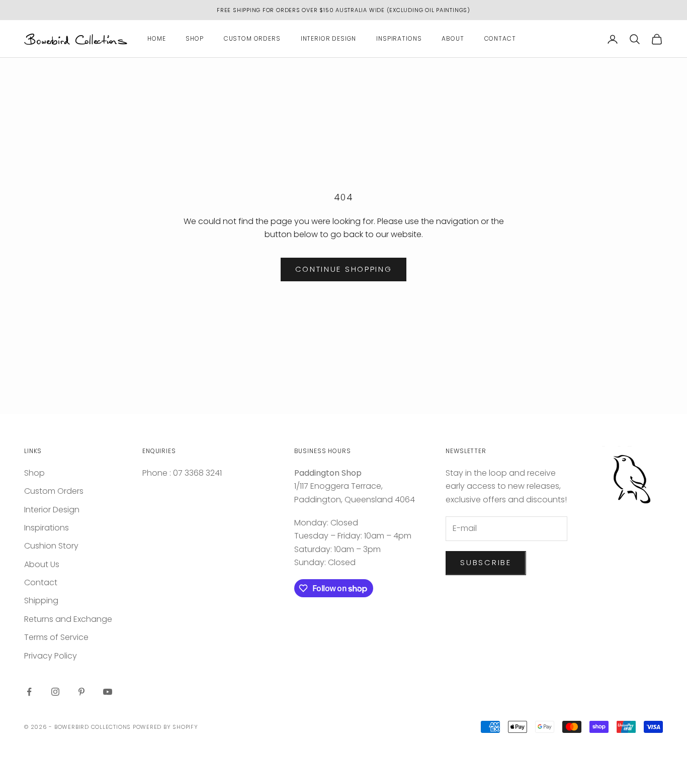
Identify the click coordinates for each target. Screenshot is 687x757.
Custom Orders (252, 39)
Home (156, 39)
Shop (194, 39)
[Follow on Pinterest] (81, 692)
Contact (500, 39)
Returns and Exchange (68, 619)
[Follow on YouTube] (108, 692)
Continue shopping (343, 269)
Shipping (41, 600)
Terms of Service (56, 637)
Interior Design (329, 39)
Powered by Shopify (165, 727)
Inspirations (398, 39)
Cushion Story (51, 546)
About (453, 39)
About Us (41, 564)
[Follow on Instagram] (55, 692)
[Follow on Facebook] (29, 692)
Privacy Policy (50, 656)
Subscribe (485, 562)
